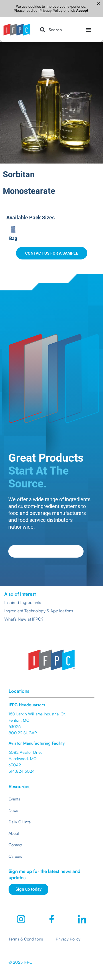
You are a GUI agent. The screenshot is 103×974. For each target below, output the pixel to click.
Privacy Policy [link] (51, 10)
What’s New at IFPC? (23, 619)
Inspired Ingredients (22, 602)
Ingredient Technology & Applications (38, 610)
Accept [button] (82, 10)
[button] (50, 29)
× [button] (98, 4)
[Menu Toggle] (88, 30)
